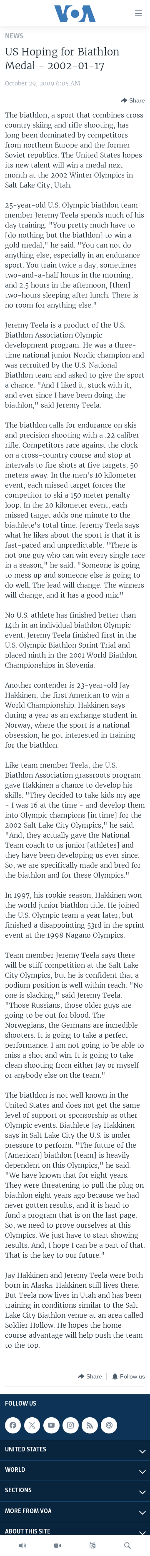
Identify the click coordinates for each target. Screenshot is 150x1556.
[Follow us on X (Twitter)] (32, 1425)
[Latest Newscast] (22, 1545)
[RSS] (90, 1425)
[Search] (127, 1545)
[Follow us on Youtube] (51, 1425)
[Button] (133, 100)
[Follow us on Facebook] (13, 1425)
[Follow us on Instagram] (70, 1425)
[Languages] (92, 1545)
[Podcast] (109, 1425)
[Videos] (57, 1545)
